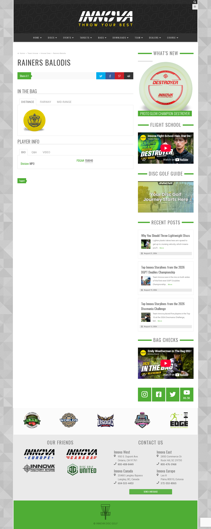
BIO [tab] (23, 152)
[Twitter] (172, 394)
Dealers (153, 37)
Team (137, 37)
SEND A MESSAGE (151, 491)
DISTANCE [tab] (27, 101)
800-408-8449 (126, 464)
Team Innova (32, 53)
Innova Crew (46, 53)
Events (67, 37)
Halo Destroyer (34, 119)
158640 (89, 160)
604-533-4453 (126, 483)
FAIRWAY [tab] (45, 101)
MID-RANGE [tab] (64, 101)
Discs (51, 37)
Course (171, 37)
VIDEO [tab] (46, 152)
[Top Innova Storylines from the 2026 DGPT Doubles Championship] (145, 280)
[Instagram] (144, 394)
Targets (84, 37)
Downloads (119, 37)
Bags (101, 37)
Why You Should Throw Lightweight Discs (165, 235)
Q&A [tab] (34, 152)
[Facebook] (158, 394)
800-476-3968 (168, 464)
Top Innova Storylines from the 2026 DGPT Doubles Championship (163, 269)
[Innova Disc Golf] (105, 18)
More (162, 248)
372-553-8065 (168, 483)
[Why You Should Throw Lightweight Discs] (145, 243)
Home (36, 37)
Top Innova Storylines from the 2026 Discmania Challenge (163, 306)
